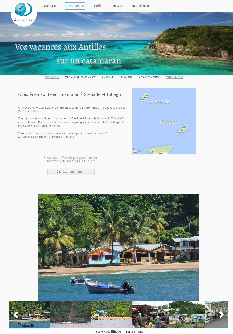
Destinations (75, 5)
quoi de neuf (140, 5)
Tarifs (98, 5)
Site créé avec (103, 332)
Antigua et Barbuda (149, 77)
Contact (116, 5)
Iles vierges (126, 77)
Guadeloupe (107, 77)
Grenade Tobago (174, 77)
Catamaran (49, 5)
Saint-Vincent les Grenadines (80, 77)
